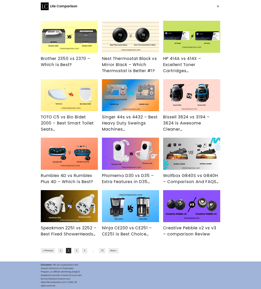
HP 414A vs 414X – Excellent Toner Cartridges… (182, 65)
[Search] (218, 6)
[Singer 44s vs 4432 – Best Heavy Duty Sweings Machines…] (130, 95)
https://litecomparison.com (53, 282)
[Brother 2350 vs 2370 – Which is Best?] (69, 37)
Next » (113, 250)
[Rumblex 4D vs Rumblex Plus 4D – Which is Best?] (69, 154)
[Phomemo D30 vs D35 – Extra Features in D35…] (130, 154)
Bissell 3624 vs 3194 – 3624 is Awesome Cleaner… (186, 123)
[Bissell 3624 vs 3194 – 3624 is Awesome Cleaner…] (191, 95)
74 (102, 250)
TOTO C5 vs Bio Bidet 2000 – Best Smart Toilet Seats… (67, 123)
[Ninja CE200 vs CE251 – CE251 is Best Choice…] (130, 206)
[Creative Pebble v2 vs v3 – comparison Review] (191, 206)
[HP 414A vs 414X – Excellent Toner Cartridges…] (191, 37)
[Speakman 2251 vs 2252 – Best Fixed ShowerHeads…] (69, 206)
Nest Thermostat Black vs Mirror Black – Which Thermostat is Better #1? (129, 65)
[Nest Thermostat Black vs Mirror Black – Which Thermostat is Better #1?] (130, 37)
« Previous (48, 250)
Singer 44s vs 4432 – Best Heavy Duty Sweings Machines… (130, 123)
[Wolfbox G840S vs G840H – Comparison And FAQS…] (191, 154)
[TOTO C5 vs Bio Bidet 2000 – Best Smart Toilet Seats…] (69, 95)
